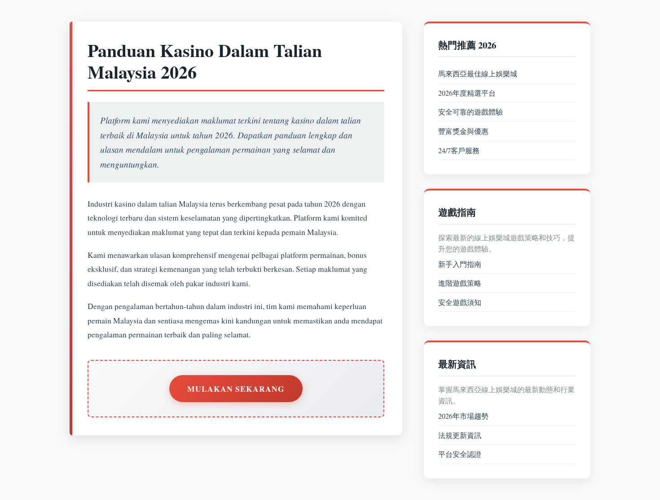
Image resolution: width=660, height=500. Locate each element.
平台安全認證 (459, 454)
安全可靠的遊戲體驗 (470, 111)
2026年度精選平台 (467, 92)
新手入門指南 (459, 264)
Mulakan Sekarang (236, 388)
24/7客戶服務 (459, 150)
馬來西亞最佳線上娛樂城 (477, 73)
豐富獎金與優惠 (463, 131)
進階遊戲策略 (459, 283)
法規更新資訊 (459, 435)
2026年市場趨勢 (463, 415)
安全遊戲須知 (459, 302)
